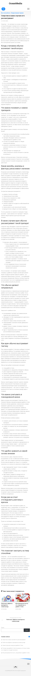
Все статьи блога (5, 13)
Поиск (2, 627)
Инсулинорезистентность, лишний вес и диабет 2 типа (21, 605)
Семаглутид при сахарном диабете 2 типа (12, 645)
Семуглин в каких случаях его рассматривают (14, 639)
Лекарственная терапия (17, 13)
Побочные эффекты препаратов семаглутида (6, 605)
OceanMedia (15, 3)
